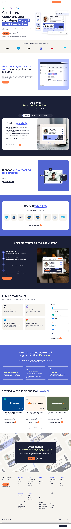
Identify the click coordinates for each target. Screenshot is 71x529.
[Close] (68, 524)
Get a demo (20, 481)
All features (30, 495)
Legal (51, 503)
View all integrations (55, 338)
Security (29, 483)
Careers (61, 483)
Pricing (24, 1)
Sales (33, 115)
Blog (50, 481)
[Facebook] (2, 519)
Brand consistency (42, 504)
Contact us (52, 501)
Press (61, 481)
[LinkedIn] (8, 519)
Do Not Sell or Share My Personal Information (50, 526)
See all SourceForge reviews (10, 422)
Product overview (31, 479)
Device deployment (32, 499)
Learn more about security (34, 225)
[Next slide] (42, 428)
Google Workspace (31, 487)
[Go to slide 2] (35, 427)
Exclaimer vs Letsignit (22, 501)
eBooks (51, 485)
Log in (49, 1)
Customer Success (42, 115)
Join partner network (21, 485)
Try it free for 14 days (56, 1)
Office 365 (30, 485)
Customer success (42, 487)
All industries (41, 492)
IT (20, 115)
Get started (5, 82)
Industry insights (53, 487)
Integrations (30, 481)
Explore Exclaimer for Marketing (12, 144)
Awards (61, 485)
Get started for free (7, 278)
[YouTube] (10, 519)
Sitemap (51, 507)
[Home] (5, 1)
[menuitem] (13, 2)
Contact (42, 1)
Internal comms (42, 508)
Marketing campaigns (43, 506)
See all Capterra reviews (53, 422)
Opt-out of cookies (63, 526)
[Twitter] (6, 519)
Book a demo (65, 1)
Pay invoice (52, 505)
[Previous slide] (29, 428)
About (61, 479)
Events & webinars (53, 483)
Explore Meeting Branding (8, 181)
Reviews (61, 487)
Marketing (26, 115)
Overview (19, 479)
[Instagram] (4, 519)
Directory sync (31, 501)
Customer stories (53, 479)
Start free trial (5, 33)
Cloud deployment (31, 497)
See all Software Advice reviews (33, 422)
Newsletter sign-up (21, 487)
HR (50, 115)
